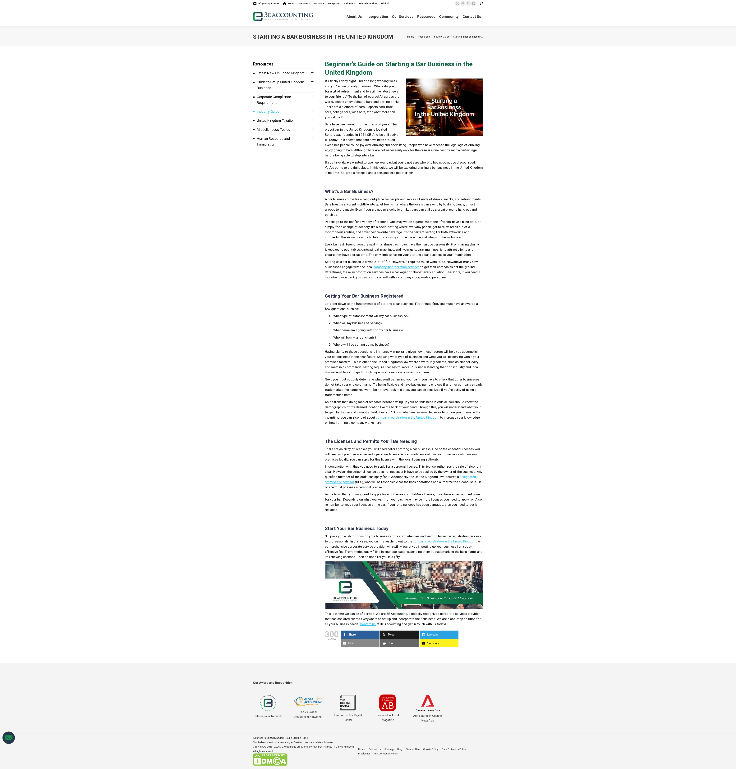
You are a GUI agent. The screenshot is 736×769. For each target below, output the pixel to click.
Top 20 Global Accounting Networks (308, 714)
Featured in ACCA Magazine (388, 717)
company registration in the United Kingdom (407, 417)
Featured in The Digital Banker (348, 717)
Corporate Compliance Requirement (274, 100)
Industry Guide (268, 112)
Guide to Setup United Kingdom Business (280, 85)
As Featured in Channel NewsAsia (427, 718)
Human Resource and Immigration (273, 141)
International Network (268, 716)
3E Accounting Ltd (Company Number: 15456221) (307, 746)
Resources (263, 64)
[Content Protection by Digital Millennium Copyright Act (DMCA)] (270, 764)
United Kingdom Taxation (276, 121)
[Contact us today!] (8, 743)
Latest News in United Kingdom (281, 73)
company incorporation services (396, 267)
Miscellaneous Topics (273, 130)
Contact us (368, 624)
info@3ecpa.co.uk (268, 3)
